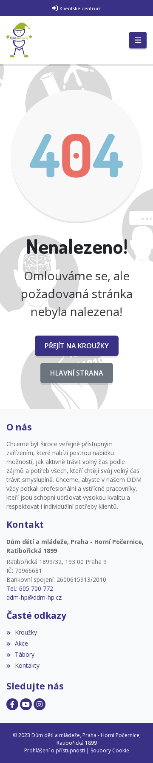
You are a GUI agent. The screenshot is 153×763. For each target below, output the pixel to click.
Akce (21, 643)
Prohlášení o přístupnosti (54, 750)
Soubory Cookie (110, 750)
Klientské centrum (81, 8)
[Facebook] (12, 704)
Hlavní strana (76, 373)
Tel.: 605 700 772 (29, 588)
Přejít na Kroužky (77, 345)
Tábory (24, 654)
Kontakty (27, 665)
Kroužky (26, 632)
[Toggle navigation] (138, 40)
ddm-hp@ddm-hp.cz (34, 597)
